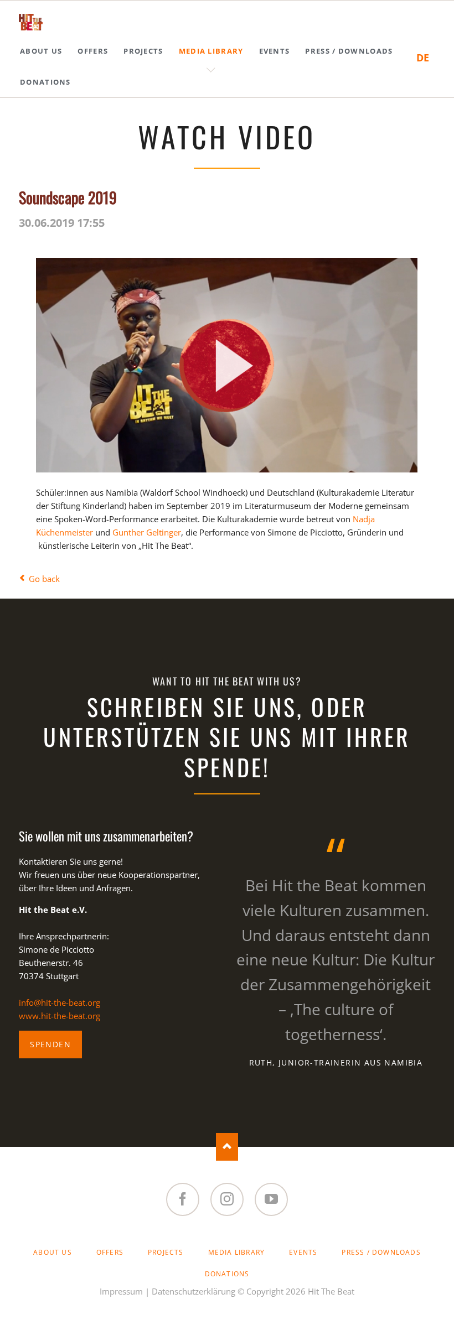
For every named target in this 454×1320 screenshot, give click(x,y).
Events (303, 1252)
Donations (227, 1274)
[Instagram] (227, 1199)
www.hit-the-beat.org (59, 1015)
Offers (109, 1252)
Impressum (121, 1291)
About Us (52, 1252)
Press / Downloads (381, 1252)
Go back (44, 578)
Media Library (236, 1252)
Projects (166, 1252)
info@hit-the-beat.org (59, 1002)
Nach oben (227, 1147)
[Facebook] (182, 1199)
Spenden (50, 1044)
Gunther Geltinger (146, 532)
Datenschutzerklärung (193, 1291)
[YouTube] (271, 1199)
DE (422, 57)
